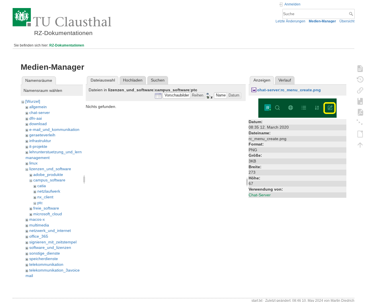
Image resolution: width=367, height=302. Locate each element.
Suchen (158, 80)
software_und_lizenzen (50, 247)
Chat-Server (260, 195)
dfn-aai (35, 118)
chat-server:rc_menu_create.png (289, 90)
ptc (40, 202)
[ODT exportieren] (360, 133)
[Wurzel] (32, 101)
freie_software (46, 208)
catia (41, 185)
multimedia (39, 225)
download (38, 123)
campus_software (49, 180)
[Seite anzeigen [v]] (360, 68)
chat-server (39, 112)
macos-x (37, 219)
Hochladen (132, 80)
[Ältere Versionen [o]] (360, 79)
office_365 (38, 236)
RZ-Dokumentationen (66, 45)
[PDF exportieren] (360, 112)
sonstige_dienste (44, 253)
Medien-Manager (322, 21)
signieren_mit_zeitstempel (53, 242)
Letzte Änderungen (290, 21)
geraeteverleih (42, 135)
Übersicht (346, 21)
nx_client (45, 197)
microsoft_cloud (47, 214)
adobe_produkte (48, 174)
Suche (351, 14)
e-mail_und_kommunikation (54, 129)
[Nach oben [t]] (360, 144)
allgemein (38, 106)
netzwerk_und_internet (50, 230)
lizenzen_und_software (50, 169)
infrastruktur (40, 140)
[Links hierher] (360, 90)
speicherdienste (43, 258)
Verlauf (284, 80)
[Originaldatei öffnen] (297, 107)
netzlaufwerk (48, 191)
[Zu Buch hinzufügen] (360, 101)
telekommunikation (46, 264)
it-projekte (38, 146)
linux (33, 163)
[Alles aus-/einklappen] (360, 122)
